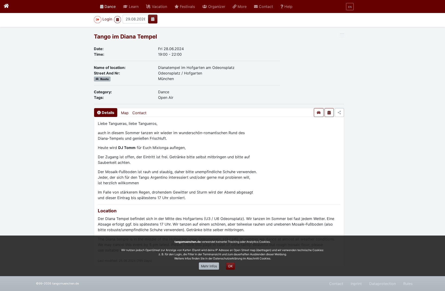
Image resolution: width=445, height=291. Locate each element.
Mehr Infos (209, 266)
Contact (139, 112)
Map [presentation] (125, 112)
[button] (130, 6)
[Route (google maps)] (319, 112)
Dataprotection (382, 283)
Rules (408, 283)
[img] (152, 19)
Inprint (356, 283)
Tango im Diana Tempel (125, 36)
